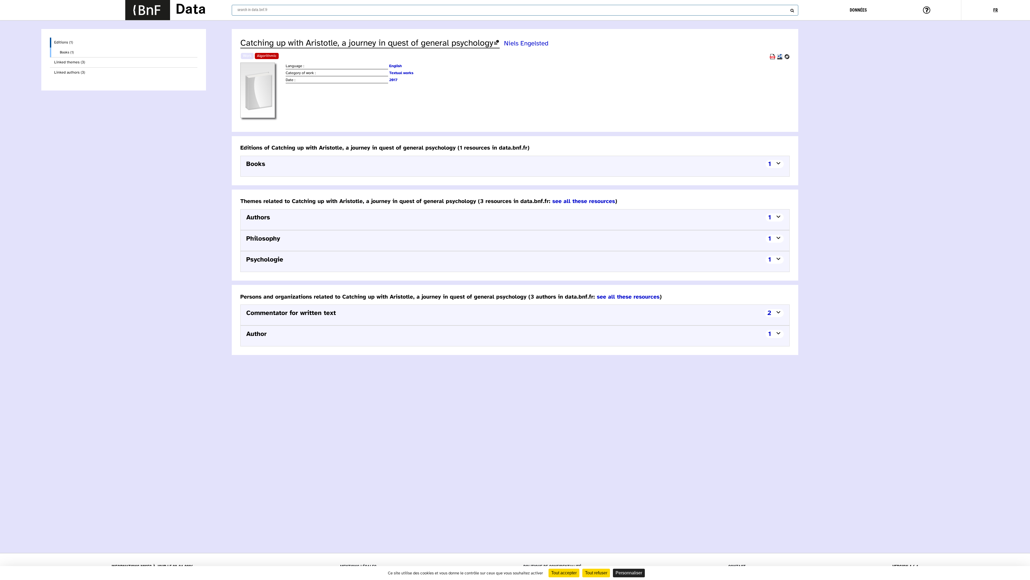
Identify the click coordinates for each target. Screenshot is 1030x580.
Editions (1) (63, 43)
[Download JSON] (787, 58)
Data (190, 9)
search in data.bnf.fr (252, 10)
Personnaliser (629, 573)
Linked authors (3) (69, 73)
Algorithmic (267, 56)
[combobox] (515, 10)
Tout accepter (564, 573)
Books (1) (67, 52)
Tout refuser (596, 573)
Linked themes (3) (69, 62)
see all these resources (583, 201)
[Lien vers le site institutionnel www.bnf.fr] (147, 10)
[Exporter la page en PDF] (772, 58)
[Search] (791, 9)
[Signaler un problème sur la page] (496, 43)
